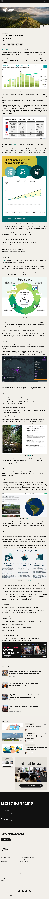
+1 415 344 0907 (4, 863)
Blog (21, 871)
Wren (3, 410)
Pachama (19, 478)
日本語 (44, 1)
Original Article (6, 49)
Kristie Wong (30, 741)
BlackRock (13, 144)
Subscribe (6, 819)
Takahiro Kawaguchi (32, 729)
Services (2, 873)
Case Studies (3, 871)
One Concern (5, 345)
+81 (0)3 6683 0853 (24, 863)
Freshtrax (15, 30)
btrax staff (9, 38)
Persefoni (4, 260)
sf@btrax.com (4, 861)
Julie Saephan (30, 752)
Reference (34, 91)
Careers (2, 882)
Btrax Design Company (7, 30)
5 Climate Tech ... (22, 30)
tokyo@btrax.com (24, 861)
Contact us (3, 883)
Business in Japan (29, 744)
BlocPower (4, 535)
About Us (2, 880)
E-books (21, 873)
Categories (3, 4)
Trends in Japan (5, 33)
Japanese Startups (30, 733)
